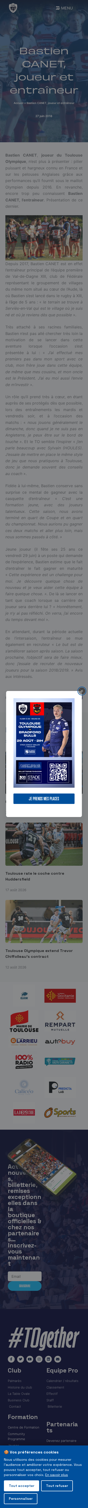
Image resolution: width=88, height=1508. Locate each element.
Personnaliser (21, 1498)
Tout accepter (21, 1486)
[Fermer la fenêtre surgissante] (81, 691)
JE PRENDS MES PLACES (44, 798)
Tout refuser (57, 1486)
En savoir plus (56, 1475)
